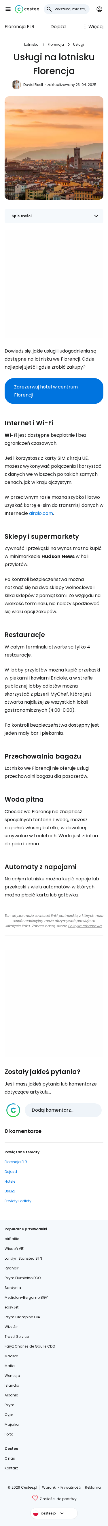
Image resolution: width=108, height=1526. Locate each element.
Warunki (49, 1487)
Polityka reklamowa (85, 925)
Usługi (78, 44)
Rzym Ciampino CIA (22, 1317)
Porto (9, 1434)
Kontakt (11, 1468)
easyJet (11, 1307)
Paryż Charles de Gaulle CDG (30, 1346)
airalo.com (41, 513)
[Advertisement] (54, 284)
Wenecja (12, 1375)
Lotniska (31, 44)
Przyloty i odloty (18, 1200)
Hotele (10, 1181)
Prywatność (70, 1487)
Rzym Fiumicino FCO (23, 1277)
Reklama (93, 1487)
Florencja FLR (19, 26)
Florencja (56, 44)
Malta (10, 1365)
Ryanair (11, 1268)
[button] (8, 9)
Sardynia (13, 1287)
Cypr (9, 1414)
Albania (11, 1395)
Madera (11, 1356)
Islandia (12, 1385)
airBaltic (12, 1238)
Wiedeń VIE (14, 1248)
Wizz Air (11, 1326)
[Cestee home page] (27, 9)
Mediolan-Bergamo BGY (26, 1297)
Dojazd (58, 26)
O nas (10, 1458)
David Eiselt (33, 84)
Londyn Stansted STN (23, 1258)
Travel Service (17, 1336)
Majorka (12, 1424)
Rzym (9, 1404)
